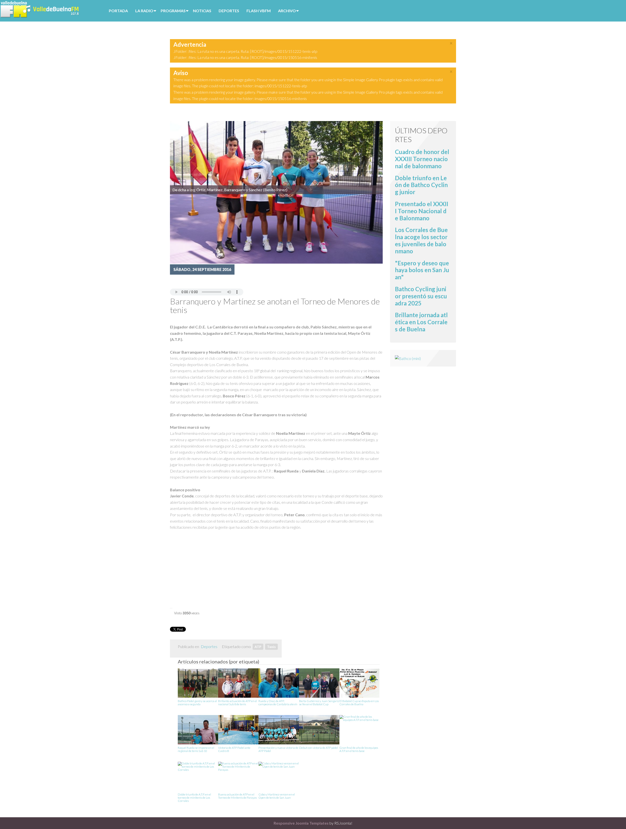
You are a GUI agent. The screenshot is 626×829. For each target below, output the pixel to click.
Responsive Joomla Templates (301, 823)
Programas (173, 10)
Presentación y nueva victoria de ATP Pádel (278, 749)
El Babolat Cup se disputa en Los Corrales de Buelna (359, 702)
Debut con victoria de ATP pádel (318, 748)
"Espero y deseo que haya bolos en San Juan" (422, 270)
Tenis (271, 647)
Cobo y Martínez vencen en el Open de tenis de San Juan (276, 796)
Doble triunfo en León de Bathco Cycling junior (421, 185)
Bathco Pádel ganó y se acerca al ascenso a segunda (197, 702)
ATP (258, 647)
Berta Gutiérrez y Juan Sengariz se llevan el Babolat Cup (319, 702)
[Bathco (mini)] (408, 358)
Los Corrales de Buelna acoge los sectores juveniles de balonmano (421, 240)
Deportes (229, 10)
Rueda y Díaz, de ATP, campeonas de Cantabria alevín (277, 702)
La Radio (144, 10)
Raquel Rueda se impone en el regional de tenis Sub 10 (196, 749)
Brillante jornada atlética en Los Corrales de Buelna (421, 322)
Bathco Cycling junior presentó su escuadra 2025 (421, 296)
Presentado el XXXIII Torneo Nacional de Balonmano (421, 211)
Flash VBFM (258, 10)
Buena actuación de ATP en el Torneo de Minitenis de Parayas (237, 796)
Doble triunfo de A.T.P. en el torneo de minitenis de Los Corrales (194, 797)
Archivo (287, 10)
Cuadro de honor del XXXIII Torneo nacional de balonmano (422, 158)
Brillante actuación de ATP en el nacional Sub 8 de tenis (237, 702)
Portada (118, 10)
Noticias (202, 10)
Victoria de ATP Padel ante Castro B (234, 749)
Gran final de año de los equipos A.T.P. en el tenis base (358, 749)
